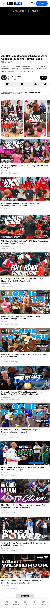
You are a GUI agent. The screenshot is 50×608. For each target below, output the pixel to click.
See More (25, 596)
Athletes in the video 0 (11, 93)
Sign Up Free (41, 3)
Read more (28, 71)
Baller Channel (14, 76)
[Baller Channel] (4, 77)
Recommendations (33, 93)
